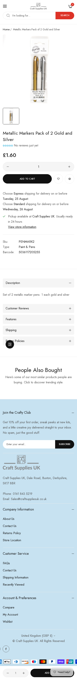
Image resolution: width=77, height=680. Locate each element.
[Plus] (69, 167)
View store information (22, 227)
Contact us (9, 526)
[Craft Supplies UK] (38, 6)
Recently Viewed (13, 584)
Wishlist (7, 622)
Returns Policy (12, 533)
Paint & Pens (27, 247)
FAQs (6, 563)
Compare (8, 607)
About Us (8, 519)
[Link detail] (6, 649)
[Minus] (7, 167)
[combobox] (38, 15)
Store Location (12, 540)
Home (6, 29)
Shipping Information (15, 577)
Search (65, 15)
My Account (10, 614)
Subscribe (64, 444)
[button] (8, 145)
